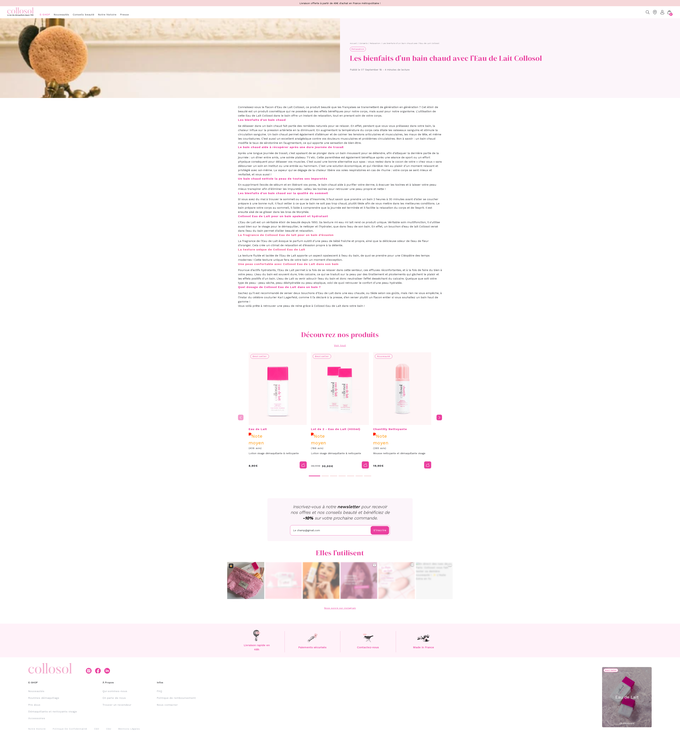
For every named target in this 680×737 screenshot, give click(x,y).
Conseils (363, 43)
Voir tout (340, 345)
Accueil (353, 43)
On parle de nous (114, 697)
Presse (124, 14)
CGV (96, 729)
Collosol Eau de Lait (327, 305)
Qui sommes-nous (115, 691)
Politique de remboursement (176, 697)
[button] (669, 12)
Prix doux (34, 704)
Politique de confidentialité (70, 729)
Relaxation (375, 43)
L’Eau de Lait (247, 222)
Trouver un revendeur (117, 704)
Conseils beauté (83, 14)
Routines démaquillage (43, 697)
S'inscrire (379, 530)
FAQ (159, 691)
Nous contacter (167, 704)
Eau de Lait (270, 241)
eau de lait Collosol (417, 226)
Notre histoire (107, 14)
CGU (108, 729)
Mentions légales (129, 729)
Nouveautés (61, 14)
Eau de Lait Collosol (290, 107)
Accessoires (36, 718)
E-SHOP (45, 14)
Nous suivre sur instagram (340, 608)
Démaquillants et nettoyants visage (52, 711)
